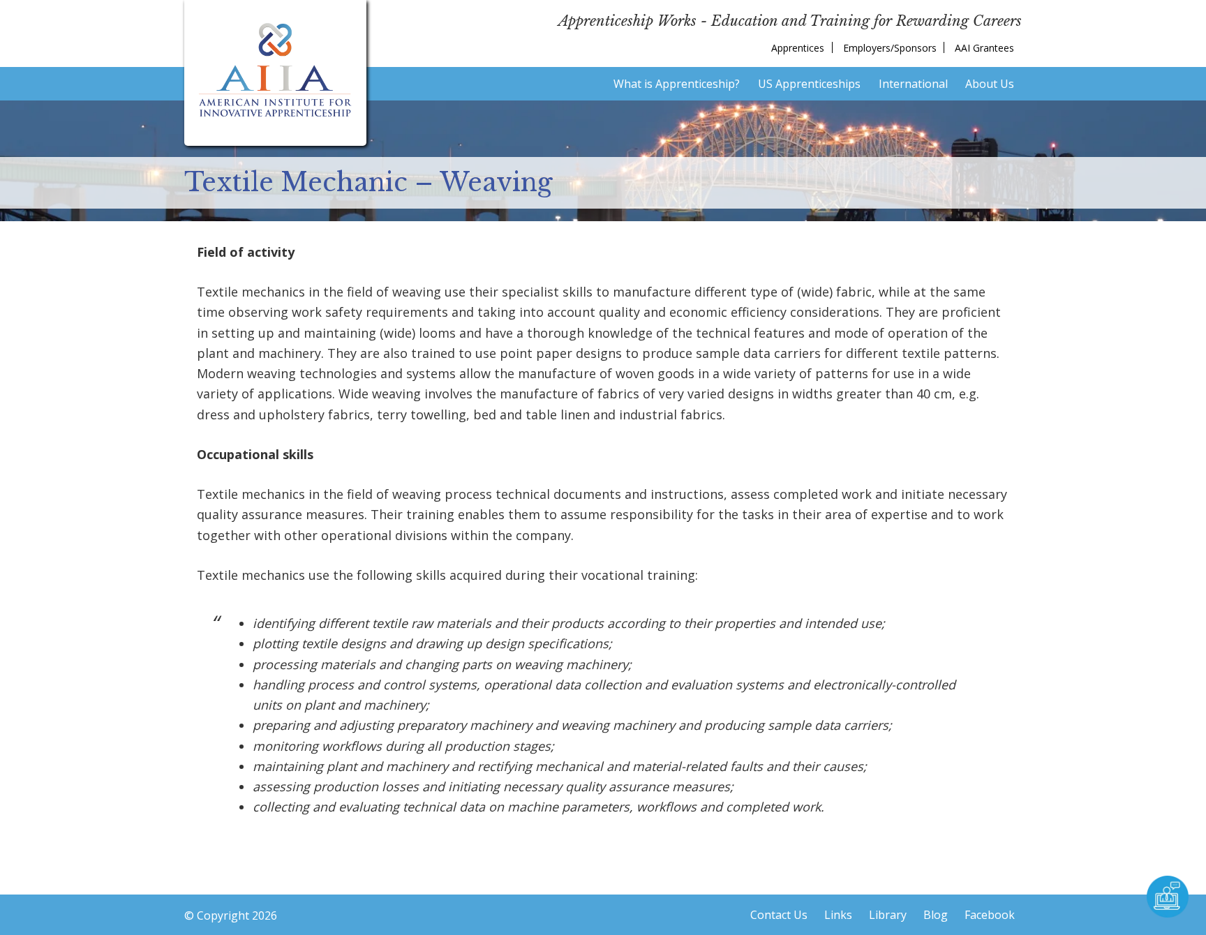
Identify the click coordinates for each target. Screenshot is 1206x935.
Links (838, 914)
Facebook (990, 914)
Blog (935, 914)
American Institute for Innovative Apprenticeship (275, 70)
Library (888, 914)
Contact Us (778, 914)
